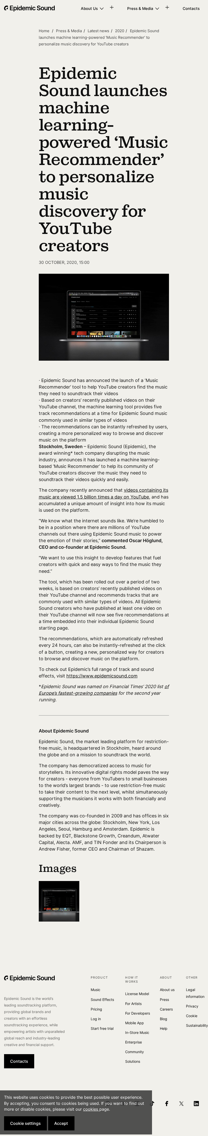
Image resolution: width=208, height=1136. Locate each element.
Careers (166, 1009)
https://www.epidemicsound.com (102, 676)
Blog (163, 1019)
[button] (25, 1123)
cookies (91, 1109)
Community (134, 1052)
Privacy (192, 1006)
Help (163, 1028)
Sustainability (197, 1025)
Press (164, 999)
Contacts (191, 8)
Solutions (132, 1061)
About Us (89, 8)
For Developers (137, 1013)
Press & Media (140, 8)
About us (167, 989)
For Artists (133, 1003)
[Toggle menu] (113, 7)
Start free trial (102, 1028)
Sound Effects (102, 999)
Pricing (96, 1009)
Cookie (191, 1016)
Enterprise (133, 1042)
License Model (137, 994)
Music (95, 989)
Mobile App (134, 1023)
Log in (96, 1019)
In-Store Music (137, 1032)
